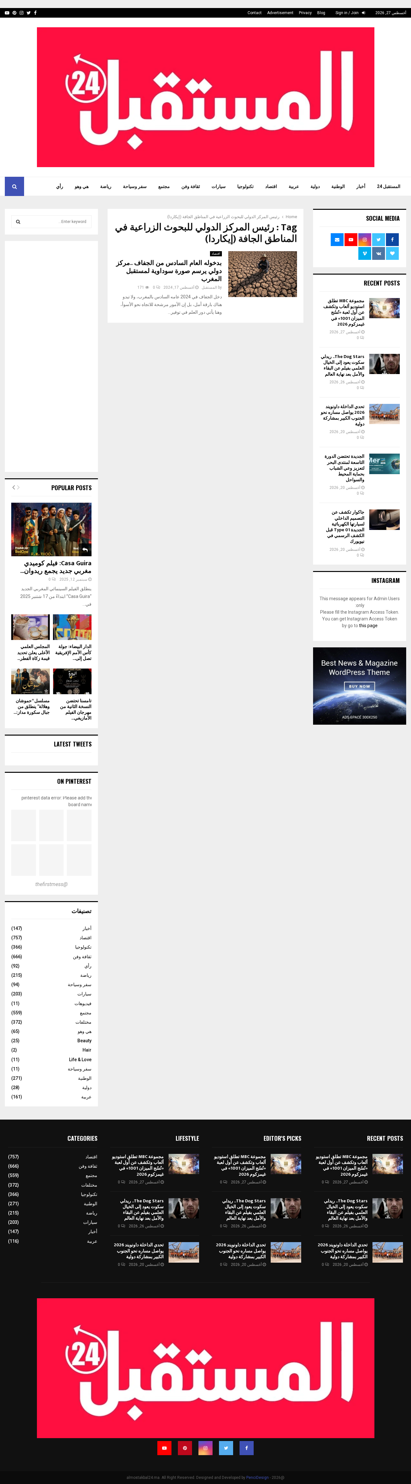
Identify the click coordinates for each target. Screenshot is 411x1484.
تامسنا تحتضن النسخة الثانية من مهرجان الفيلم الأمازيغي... (76, 709)
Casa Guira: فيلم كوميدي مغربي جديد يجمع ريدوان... (56, 567)
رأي (59, 186)
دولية (315, 186)
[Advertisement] (51, 357)
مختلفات (83, 1022)
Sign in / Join (348, 13)
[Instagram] (205, 1448)
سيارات (219, 186)
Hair (87, 1050)
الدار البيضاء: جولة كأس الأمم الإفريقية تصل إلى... (73, 652)
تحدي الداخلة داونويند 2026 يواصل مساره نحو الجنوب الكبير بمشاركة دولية (342, 415)
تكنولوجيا (245, 186)
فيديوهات (83, 1003)
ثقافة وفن (190, 186)
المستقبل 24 (388, 186)
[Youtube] (164, 1448)
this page (368, 625)
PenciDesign (257, 1477)
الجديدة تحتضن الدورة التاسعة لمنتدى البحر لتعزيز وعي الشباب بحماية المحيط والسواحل (344, 468)
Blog (321, 13)
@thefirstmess (51, 884)
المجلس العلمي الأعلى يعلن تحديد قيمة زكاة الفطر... (33, 652)
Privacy (305, 13)
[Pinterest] (185, 1448)
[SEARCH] (18, 221)
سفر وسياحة (135, 186)
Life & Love (80, 1059)
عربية (294, 186)
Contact (255, 13)
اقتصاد (271, 186)
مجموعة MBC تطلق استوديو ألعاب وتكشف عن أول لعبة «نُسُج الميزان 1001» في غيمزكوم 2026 (343, 312)
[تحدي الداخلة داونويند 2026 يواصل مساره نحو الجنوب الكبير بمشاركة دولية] (384, 414)
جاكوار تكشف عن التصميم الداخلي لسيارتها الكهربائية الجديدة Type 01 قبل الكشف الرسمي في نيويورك (345, 526)
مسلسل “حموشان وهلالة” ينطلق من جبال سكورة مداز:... (31, 706)
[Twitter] (226, 1448)
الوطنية (338, 186)
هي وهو (82, 186)
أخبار (360, 186)
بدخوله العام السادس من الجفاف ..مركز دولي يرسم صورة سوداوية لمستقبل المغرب (169, 271)
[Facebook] (247, 1448)
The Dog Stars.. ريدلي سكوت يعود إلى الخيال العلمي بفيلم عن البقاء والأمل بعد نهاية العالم (342, 365)
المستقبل (209, 287)
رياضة (105, 186)
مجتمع (164, 186)
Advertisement (280, 13)
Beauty (84, 1040)
